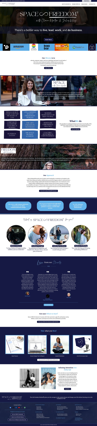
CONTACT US (92, 4)
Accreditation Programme (60, 417)
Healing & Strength (39, 415)
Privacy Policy (77, 419)
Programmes (38, 406)
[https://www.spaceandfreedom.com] (8, 4)
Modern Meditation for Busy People (82, 409)
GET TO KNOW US (66, 4)
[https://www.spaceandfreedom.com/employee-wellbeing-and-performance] (81, 234)
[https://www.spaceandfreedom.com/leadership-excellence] (59, 235)
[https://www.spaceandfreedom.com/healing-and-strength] (37, 235)
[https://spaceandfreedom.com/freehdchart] (37, 344)
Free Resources (77, 417)
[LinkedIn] (16, 407)
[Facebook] (10, 407)
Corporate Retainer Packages (62, 415)
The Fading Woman (79, 406)
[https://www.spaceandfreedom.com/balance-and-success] (16, 234)
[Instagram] (13, 407)
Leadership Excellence (40, 416)
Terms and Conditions (78, 418)
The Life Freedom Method (39, 404)
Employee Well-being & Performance (43, 417)
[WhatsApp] (24, 407)
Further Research (39, 409)
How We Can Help (38, 411)
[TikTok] (21, 407)
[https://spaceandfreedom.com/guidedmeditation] (59, 344)
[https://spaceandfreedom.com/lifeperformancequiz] (82, 344)
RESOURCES (84, 4)
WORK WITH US (76, 4)
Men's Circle (78, 415)
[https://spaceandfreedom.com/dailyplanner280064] (14, 344)
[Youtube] (19, 407)
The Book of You (60, 409)
